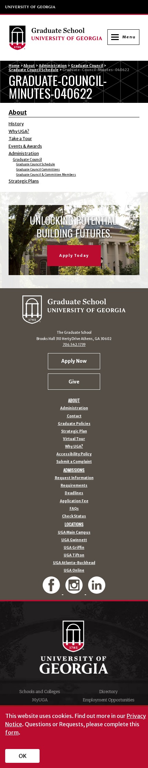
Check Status (74, 516)
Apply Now (74, 361)
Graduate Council (87, 66)
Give (74, 382)
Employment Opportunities (108, 699)
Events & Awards (25, 146)
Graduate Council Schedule (34, 70)
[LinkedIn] (96, 590)
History (16, 123)
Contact (74, 416)
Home (14, 66)
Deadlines (74, 493)
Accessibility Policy (74, 454)
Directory (108, 691)
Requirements (74, 485)
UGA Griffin (74, 548)
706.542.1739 (74, 344)
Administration (53, 66)
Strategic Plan (74, 431)
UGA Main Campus (74, 532)
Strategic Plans (24, 181)
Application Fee (74, 501)
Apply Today (73, 255)
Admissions (74, 470)
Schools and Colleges (39, 691)
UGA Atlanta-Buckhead (74, 563)
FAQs (74, 509)
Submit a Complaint (74, 462)
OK (23, 755)
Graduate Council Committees (38, 169)
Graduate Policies (74, 424)
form (12, 732)
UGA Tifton (74, 555)
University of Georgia (30, 7)
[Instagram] (74, 590)
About (29, 66)
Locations (74, 524)
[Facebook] (52, 590)
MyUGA (39, 699)
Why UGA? (19, 131)
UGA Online (74, 570)
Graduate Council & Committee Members (46, 174)
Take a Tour (20, 138)
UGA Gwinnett (74, 540)
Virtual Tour (74, 439)
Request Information (74, 478)
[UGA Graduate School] (58, 38)
